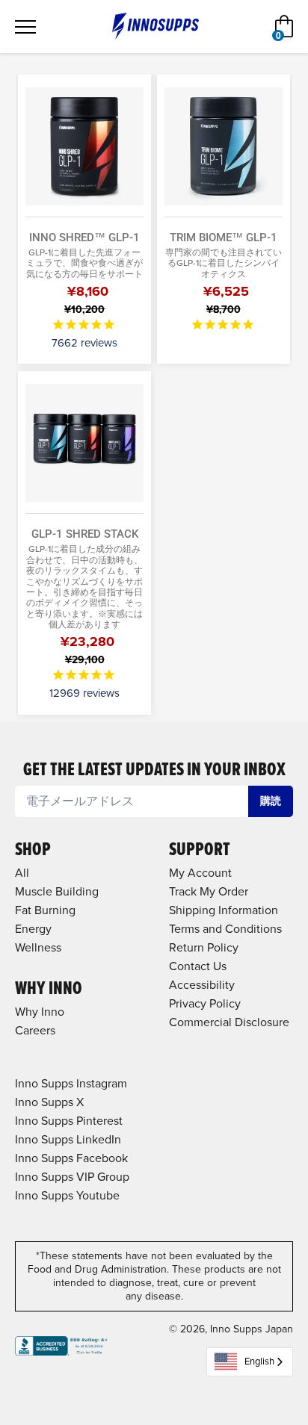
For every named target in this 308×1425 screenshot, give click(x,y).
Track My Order (208, 891)
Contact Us (198, 966)
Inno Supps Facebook (71, 1158)
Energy (33, 928)
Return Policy (203, 947)
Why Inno (39, 1011)
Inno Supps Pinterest (69, 1120)
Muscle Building (57, 891)
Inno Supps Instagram (71, 1083)
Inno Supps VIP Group (72, 1176)
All (22, 872)
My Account (200, 872)
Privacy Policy (205, 1003)
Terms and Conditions (225, 928)
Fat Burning (45, 910)
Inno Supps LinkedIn (68, 1139)
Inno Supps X (49, 1102)
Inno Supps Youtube (67, 1195)
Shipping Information (223, 910)
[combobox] (249, 1361)
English (259, 1361)
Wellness (38, 947)
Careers (35, 1030)
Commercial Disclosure (229, 1022)
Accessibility (202, 984)
